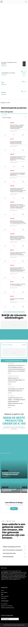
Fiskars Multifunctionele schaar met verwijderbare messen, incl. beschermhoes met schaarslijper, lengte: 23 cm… (17, 158)
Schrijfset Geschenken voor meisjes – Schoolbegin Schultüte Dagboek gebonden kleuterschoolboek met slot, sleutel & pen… (16, 401)
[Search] (26, 2)
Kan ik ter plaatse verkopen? (12, 550)
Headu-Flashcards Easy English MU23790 (17, 299)
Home (2, 590)
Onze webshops (5, 596)
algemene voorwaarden (6, 605)
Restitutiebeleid (8, 557)
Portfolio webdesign (17, 625)
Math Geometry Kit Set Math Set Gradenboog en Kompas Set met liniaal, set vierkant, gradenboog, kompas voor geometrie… (17, 238)
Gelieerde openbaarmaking (7, 607)
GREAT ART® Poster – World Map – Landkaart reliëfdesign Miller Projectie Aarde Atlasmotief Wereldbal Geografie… (17, 127)
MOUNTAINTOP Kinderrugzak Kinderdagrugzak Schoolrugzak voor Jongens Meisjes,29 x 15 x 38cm (18, 222)
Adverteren (3, 598)
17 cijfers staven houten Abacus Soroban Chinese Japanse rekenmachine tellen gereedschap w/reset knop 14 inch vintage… (18, 190)
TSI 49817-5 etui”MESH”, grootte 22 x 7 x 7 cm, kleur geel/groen (17, 285)
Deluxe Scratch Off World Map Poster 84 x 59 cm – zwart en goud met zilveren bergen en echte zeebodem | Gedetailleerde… (17, 206)
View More (4, 65)
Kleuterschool (11, 363)
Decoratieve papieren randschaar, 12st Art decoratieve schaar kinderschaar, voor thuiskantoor (18, 253)
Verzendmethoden (9, 553)
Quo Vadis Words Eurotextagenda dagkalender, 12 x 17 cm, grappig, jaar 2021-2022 (17, 174)
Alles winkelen (4, 592)
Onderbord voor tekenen (13, 376)
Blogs (2, 594)
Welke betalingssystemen (12, 547)
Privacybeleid (4, 604)
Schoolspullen (11, 395)
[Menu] (1, 2)
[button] (14, 546)
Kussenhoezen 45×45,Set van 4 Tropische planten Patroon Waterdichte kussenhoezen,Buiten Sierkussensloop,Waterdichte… (17, 269)
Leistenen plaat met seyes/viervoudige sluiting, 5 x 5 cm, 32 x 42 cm (16, 380)
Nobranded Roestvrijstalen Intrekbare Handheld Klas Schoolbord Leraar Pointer (16, 142)
